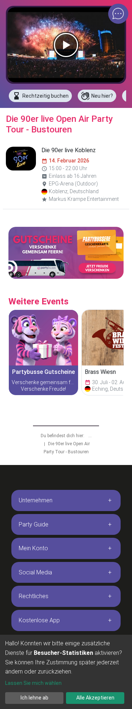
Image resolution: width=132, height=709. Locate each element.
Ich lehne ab (34, 698)
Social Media (35, 572)
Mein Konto (33, 548)
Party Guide (33, 524)
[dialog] (66, 672)
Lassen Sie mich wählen (33, 683)
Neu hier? (97, 95)
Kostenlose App (39, 620)
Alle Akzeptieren (95, 698)
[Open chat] (118, 14)
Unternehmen (35, 500)
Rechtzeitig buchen (40, 95)
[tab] (66, 500)
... (90, 435)
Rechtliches (33, 596)
